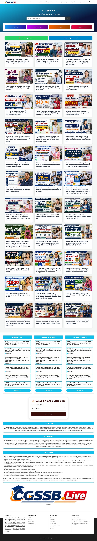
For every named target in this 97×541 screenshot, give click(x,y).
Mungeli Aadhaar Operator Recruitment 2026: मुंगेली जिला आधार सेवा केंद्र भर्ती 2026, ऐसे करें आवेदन (18, 87)
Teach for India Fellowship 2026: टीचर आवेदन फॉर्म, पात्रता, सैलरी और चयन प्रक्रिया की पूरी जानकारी (78, 295)
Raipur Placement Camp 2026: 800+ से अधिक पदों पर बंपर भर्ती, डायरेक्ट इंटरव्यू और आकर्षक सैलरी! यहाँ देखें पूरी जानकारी (77, 112)
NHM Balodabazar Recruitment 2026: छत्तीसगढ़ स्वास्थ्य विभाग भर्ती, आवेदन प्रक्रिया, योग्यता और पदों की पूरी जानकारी (78, 87)
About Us (39, 2)
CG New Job (37, 27)
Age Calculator (82, 27)
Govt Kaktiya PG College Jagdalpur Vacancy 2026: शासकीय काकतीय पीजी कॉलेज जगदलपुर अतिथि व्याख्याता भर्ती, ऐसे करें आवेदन (47, 243)
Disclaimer (74, 2)
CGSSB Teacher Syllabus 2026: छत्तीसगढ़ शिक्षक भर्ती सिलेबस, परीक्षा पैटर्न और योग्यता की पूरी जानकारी (17, 269)
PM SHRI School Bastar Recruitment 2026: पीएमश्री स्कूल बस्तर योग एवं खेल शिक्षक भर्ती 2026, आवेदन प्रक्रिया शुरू (18, 189)
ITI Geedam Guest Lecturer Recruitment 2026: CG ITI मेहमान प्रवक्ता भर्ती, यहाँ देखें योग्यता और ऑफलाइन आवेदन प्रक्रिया (48, 164)
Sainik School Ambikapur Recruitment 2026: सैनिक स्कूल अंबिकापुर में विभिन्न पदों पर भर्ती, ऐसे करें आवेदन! (48, 87)
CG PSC (60, 27)
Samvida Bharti (31, 525)
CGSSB (29, 517)
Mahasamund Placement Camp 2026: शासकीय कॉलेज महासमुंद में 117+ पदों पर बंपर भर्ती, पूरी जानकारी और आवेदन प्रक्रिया (17, 164)
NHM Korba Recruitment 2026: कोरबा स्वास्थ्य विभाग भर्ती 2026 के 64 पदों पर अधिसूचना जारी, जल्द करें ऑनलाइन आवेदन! (17, 112)
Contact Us (83, 2)
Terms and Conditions (62, 2)
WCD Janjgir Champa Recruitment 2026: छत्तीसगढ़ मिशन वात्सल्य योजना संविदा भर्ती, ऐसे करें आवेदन (48, 216)
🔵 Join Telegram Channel (71, 38)
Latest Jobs (31, 521)
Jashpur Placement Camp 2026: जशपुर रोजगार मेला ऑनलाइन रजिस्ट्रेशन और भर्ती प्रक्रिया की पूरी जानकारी (48, 189)
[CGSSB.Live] (10, 2)
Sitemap (52, 528)
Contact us (52, 519)
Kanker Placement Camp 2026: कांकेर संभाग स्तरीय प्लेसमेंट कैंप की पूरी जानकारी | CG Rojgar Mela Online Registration (48, 112)
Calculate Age (48, 413)
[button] (90, 2)
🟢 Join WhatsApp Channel (26, 38)
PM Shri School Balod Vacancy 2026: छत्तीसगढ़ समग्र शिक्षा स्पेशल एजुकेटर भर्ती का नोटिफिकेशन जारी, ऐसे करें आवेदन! (77, 243)
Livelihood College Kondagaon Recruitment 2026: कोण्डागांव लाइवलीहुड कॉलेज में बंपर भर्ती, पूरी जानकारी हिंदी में (78, 216)
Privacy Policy (49, 2)
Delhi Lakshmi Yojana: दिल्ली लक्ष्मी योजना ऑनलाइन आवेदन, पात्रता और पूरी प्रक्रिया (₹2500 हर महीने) (18, 295)
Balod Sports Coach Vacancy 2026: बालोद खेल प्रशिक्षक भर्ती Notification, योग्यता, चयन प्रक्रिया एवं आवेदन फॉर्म (78, 321)
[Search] (67, 18)
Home (32, 2)
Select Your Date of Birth (37, 405)
